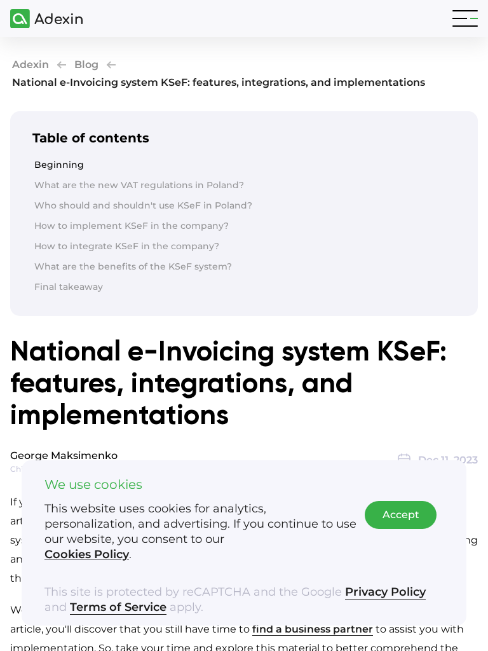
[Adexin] (41, 19)
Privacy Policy (385, 592)
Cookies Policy (86, 554)
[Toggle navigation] (465, 18)
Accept (401, 515)
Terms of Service (118, 607)
